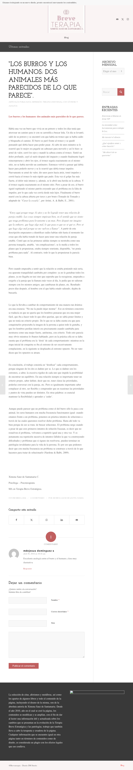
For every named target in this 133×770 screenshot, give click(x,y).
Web (53, 623)
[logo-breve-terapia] (66, 19)
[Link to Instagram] (127, 19)
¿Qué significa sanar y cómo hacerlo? (111, 145)
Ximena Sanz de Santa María (68, 498)
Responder (27, 568)
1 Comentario (37, 498)
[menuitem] (66, 37)
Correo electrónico (60, 611)
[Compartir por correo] (76, 520)
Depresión (37, 102)
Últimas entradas (19, 46)
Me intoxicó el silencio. (111, 137)
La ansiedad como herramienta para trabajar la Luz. (113, 127)
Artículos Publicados (20, 102)
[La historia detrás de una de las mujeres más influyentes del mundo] (2, 385)
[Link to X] (122, 19)
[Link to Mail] (117, 19)
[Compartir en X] (31, 520)
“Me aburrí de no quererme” (109, 154)
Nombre (55, 599)
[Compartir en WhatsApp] (46, 520)
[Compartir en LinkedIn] (61, 520)
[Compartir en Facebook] (16, 520)
